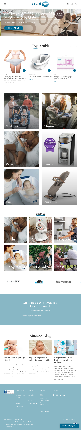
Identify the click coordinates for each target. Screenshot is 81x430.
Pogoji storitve (9, 424)
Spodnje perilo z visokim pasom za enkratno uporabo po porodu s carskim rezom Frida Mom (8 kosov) (15, 80)
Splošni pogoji (32, 403)
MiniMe (10, 419)
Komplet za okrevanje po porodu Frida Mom (63, 78)
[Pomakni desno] (75, 47)
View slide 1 (36, 33)
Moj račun (31, 395)
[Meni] (5, 4)
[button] (68, 4)
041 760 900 (44, 408)
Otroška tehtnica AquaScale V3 (40, 77)
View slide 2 (40, 33)
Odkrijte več (13, 28)
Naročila (30, 401)
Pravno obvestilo (10, 426)
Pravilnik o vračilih (33, 421)
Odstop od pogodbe (69, 426)
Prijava (30, 398)
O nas (41, 394)
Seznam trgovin (21, 395)
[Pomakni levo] (72, 47)
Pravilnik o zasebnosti (21, 421)
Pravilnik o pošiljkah (19, 424)
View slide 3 (45, 33)
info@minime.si (44, 411)
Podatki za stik (30, 424)
